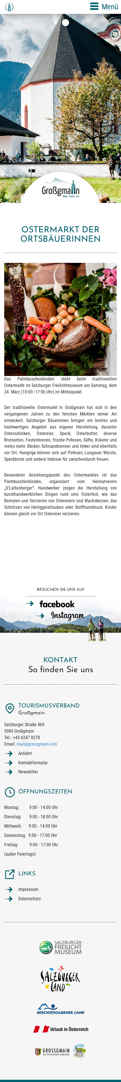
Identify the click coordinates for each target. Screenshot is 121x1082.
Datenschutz (29, 898)
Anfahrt (25, 753)
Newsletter (28, 771)
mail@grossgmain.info (37, 744)
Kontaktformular (33, 762)
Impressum (28, 889)
